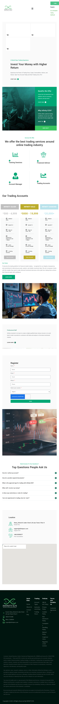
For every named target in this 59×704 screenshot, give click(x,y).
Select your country (16, 388)
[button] (32, 9)
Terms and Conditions (53, 602)
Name (12, 366)
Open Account (9, 257)
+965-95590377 (18, 534)
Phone (12, 380)
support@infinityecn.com (21, 529)
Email (12, 373)
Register (52, 7)
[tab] (29, 473)
